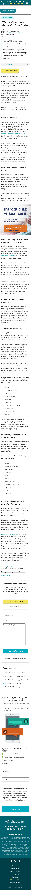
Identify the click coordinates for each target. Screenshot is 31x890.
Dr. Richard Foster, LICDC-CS (14, 33)
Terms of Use (15, 874)
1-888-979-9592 (15, 3)
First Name (6, 763)
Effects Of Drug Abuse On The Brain (15, 673)
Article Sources (6, 575)
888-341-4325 (15, 829)
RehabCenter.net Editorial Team (16, 567)
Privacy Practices (15, 871)
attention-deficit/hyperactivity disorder (13, 134)
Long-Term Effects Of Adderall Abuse (15, 676)
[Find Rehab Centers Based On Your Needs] (15, 821)
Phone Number (7, 780)
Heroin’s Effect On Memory (12, 687)
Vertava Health (15, 883)
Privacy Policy (15, 869)
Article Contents (7, 64)
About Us (15, 866)
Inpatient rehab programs (9, 534)
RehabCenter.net (17, 886)
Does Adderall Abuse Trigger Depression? (16, 680)
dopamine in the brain (8, 256)
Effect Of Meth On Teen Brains (13, 683)
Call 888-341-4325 (15, 601)
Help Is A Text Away (8, 11)
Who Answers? (24, 604)
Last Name (6, 771)
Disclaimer (15, 877)
